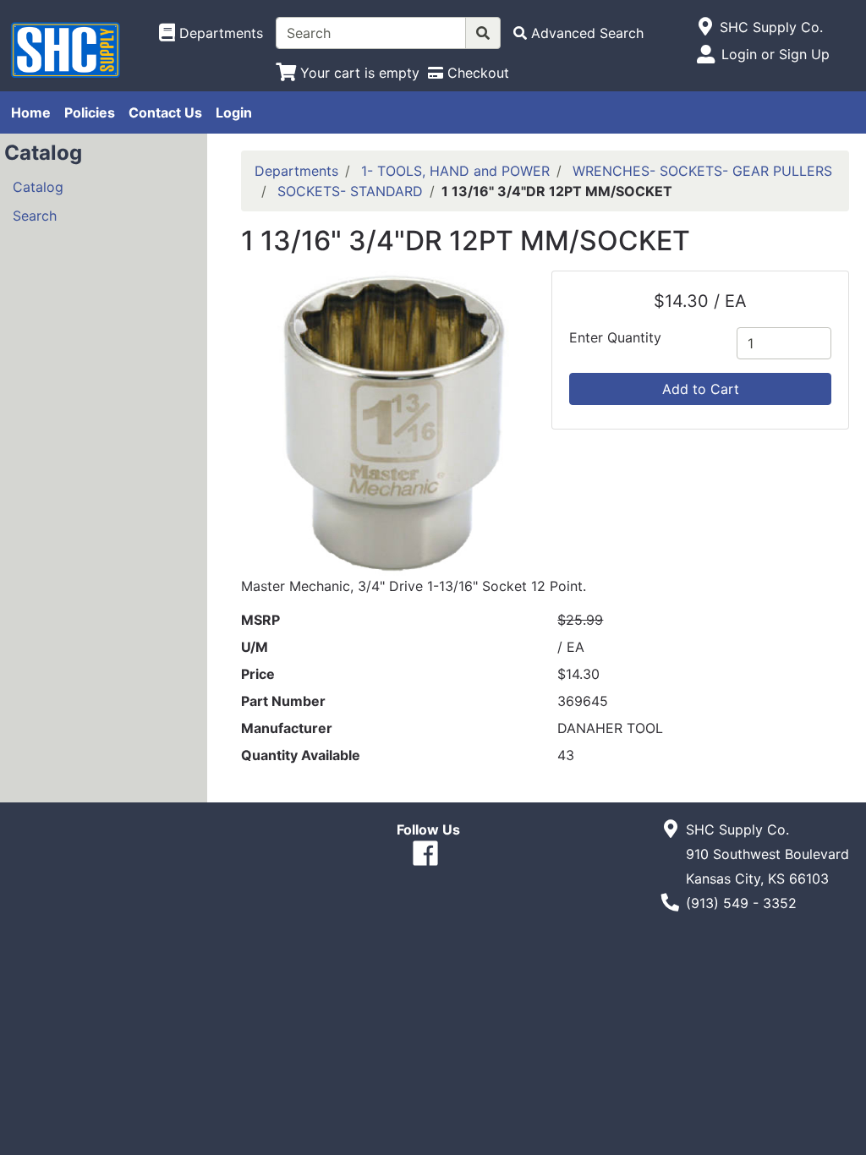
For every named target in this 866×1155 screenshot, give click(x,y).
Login (234, 112)
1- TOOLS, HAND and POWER (455, 170)
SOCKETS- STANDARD (350, 191)
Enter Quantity (615, 337)
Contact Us (165, 112)
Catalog (38, 186)
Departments (296, 170)
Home (31, 112)
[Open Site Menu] (705, 27)
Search (35, 215)
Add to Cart (700, 388)
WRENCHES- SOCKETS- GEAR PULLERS (702, 170)
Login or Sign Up (775, 54)
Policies (89, 112)
